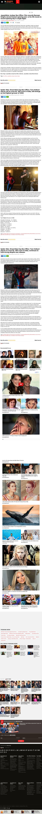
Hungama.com (39, 787)
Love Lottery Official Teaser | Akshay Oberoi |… (31, 792)
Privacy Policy (9, 806)
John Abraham (39, 765)
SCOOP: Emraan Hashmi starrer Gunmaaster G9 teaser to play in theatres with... (4, 703)
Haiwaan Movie (3, 765)
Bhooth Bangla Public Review (21, 765)
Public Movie (21, 756)
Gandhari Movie (3, 762)
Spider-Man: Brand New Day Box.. (21, 635)
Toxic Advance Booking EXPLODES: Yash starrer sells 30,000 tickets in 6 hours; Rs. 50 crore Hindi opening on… (10, 647)
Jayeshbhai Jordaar (10, 76)
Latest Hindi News (39, 784)
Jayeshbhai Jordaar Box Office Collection (14, 73)
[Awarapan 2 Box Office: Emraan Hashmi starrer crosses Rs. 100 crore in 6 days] (17, 654)
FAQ (26, 806)
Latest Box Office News (4, 787)
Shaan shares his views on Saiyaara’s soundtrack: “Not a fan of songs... (15, 689)
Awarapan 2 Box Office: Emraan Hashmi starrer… (35, 370)
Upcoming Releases (4, 792)
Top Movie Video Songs (21, 785)
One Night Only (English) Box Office (31, 759)
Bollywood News (27, 633)
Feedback (13, 806)
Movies (2, 747)
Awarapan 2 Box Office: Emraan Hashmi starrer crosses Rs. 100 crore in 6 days (22, 654)
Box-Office (5, 76)
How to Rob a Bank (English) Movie (5, 763)
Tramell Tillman (17, 234)
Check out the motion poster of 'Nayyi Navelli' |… (31, 791)
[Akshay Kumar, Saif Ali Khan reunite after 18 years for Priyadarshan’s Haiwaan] (10, 728)
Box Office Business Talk (4, 789)
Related (2, 679)
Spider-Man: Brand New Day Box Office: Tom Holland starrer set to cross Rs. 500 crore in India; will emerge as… (23, 647)
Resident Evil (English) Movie (5, 768)
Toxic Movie (2, 759)
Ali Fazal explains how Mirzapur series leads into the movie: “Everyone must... (5, 690)
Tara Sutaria (38, 767)
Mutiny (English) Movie (4, 633)
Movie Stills (11, 788)
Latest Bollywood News (35, 633)
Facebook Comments (5, 83)
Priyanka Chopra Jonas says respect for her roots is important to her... (36, 703)
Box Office (31, 756)
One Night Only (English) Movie (22, 631)
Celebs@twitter (39, 786)
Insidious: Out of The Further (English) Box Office (31, 761)
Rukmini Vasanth (3, 638)
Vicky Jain (34, 638)
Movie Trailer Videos (21, 787)
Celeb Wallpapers (12, 787)
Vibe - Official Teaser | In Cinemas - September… (30, 787)
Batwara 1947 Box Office (30, 765)
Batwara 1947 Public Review (21, 759)
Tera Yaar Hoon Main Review (13, 768)
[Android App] (7, 808)
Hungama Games (39, 789)
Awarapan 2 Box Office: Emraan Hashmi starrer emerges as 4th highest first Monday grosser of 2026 (36, 655)
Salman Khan (38, 764)
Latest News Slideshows (4, 791)
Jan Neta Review (12, 770)
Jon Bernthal (22, 233)
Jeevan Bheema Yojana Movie (4, 761)
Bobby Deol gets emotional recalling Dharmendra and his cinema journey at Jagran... (24, 690)
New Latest (20, 783)
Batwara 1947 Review (13, 760)
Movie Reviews (3, 793)
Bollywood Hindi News (4, 794)
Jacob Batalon (17, 233)
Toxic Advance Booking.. (11, 635)
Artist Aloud (38, 788)
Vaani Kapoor (38, 762)
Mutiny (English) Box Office (31, 760)
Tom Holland (12, 234)
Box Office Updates (3, 788)
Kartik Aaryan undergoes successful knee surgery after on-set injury (25, 703)
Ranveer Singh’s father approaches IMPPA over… (6, 359)
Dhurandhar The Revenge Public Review (21, 766)
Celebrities (7, 747)
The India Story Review (13, 769)
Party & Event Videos (21, 788)
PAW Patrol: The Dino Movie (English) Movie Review (9, 631)
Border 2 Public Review (21, 769)
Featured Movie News (4, 786)
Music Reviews (39, 792)
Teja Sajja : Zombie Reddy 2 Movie (13, 638)
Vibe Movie (2, 767)
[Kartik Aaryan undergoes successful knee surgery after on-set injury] (26, 697)
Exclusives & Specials (21, 789)
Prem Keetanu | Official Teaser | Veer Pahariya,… (30, 794)
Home (1, 806)
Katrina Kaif (38, 758)
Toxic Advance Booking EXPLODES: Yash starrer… (20, 359)
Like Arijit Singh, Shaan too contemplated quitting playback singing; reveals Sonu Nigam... (36, 690)
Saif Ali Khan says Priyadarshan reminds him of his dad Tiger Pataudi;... (5, 715)
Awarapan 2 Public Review (21, 760)
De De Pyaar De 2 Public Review (22, 771)
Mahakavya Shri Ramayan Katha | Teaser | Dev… (30, 789)
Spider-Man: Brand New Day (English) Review (13, 766)
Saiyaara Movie (3, 640)
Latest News (8, 679)
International (12, 233)
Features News (3, 635)
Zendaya (22, 234)
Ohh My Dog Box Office (30, 768)
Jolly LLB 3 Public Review (22, 772)
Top (39, 756)
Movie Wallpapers (12, 790)
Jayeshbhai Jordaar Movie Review (31, 73)
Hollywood (8, 233)
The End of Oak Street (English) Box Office (30, 767)
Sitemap (38, 790)
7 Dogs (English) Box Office (31, 757)
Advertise (4, 806)
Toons (11, 791)
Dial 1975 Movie (3, 758)
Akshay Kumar (39, 757)
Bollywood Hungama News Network (8, 20)
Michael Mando (32, 233)
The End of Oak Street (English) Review (13, 761)
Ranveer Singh (17, 76)
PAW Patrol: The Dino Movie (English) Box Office (16, 633)
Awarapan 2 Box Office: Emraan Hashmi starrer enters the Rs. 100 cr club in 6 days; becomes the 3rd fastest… (9, 655)
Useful (39, 782)
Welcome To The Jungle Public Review (22, 763)
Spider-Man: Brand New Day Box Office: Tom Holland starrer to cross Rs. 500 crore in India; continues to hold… (37, 647)
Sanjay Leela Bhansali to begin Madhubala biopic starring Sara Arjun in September (14, 716)
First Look (11, 789)
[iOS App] (9, 808)
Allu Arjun (38, 761)
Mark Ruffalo (27, 233)
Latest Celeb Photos (13, 786)
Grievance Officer (22, 806)
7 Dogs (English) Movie (32, 631)
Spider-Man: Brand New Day (5, 234)
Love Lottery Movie (3, 766)
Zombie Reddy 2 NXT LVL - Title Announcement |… (31, 786)
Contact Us (17, 806)
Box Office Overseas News (4, 790)
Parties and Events (12, 785)
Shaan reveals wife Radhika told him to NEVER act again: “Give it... (15, 703)
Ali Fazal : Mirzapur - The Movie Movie (25, 638)
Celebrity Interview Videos (22, 786)
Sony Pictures (38, 233)
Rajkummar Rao (39, 768)
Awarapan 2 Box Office (30, 764)
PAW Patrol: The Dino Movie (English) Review (13, 759)
